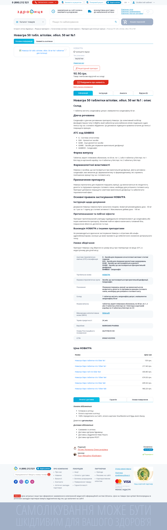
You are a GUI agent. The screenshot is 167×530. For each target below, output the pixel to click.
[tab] (83, 93)
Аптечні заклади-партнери (62, 486)
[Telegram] (27, 482)
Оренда (99, 472)
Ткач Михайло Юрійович (89, 456)
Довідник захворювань (131, 11)
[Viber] (21, 482)
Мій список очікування (83, 87)
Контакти (59, 482)
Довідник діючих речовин (132, 13)
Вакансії (58, 478)
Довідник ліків (127, 10)
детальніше (87, 420)
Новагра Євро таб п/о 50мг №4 (88, 372)
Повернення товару (82, 482)
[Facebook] (16, 482)
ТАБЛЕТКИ (79, 59)
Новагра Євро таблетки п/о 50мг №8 (90, 383)
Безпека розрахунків (83, 478)
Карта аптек (115, 2)
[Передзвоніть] (48, 474)
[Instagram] (32, 482)
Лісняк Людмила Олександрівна (93, 450)
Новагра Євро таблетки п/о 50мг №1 (90, 360)
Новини (58, 475)
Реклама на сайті (103, 475)
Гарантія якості (80, 485)
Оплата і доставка (82, 475)
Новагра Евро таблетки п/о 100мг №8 (90, 388)
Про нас (58, 472)
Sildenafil (106, 313)
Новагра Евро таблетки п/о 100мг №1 (90, 366)
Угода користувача (123, 469)
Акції (76, 472)
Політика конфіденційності (122, 474)
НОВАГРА (106, 275)
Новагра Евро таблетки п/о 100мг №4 (90, 377)
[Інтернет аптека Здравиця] (29, 12)
